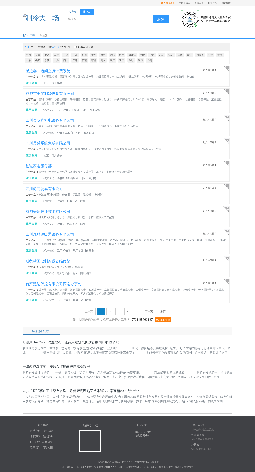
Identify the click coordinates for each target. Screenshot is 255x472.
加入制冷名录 (168, 2)
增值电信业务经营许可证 (171, 466)
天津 (75, 60)
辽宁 (189, 54)
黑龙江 (132, 54)
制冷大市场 (29, 35)
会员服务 (47, 436)
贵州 (93, 54)
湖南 (152, 54)
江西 (180, 54)
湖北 (142, 54)
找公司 (87, 11)
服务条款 (47, 430)
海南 (103, 54)
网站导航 (226, 2)
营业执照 (188, 466)
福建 (56, 54)
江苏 (170, 54)
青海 (219, 54)
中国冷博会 (184, 2)
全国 (28, 54)
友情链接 (47, 442)
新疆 (93, 60)
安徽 (37, 54)
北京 (47, 54)
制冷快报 (212, 2)
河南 (121, 54)
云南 (103, 60)
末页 (163, 311)
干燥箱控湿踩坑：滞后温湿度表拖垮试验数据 (56, 366)
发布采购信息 (163, 319)
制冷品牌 (199, 2)
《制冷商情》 (199, 425)
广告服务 (35, 442)
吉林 (161, 54)
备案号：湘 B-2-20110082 (110, 466)
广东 (75, 54)
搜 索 (161, 18)
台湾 (149, 60)
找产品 (73, 11)
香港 (131, 60)
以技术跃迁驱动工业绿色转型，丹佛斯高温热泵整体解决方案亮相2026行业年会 (82, 390)
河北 (112, 54)
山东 (28, 60)
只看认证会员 (86, 47)
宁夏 (210, 54)
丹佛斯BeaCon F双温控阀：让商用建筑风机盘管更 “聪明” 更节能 (71, 342)
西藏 (84, 60)
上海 (56, 60)
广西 (84, 54)
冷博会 (195, 444)
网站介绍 (35, 430)
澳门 (140, 60)
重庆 (121, 60)
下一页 (149, 311)
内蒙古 (200, 54)
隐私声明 (35, 436)
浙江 (112, 60)
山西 (37, 60)
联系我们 (35, 447)
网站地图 (47, 447)
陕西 (47, 60)
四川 (65, 60)
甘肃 (65, 54)
